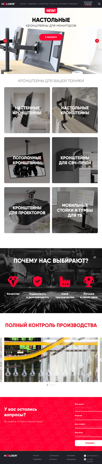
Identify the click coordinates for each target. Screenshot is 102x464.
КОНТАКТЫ (54, 4)
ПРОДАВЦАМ (73, 4)
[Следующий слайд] (97, 41)
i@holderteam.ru (93, 456)
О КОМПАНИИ (54, 456)
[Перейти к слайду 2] (50, 70)
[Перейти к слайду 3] (51, 70)
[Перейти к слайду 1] (48, 70)
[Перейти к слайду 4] (53, 70)
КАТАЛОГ (23, 4)
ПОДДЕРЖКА (32, 4)
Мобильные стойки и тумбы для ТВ (75, 210)
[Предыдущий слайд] (5, 41)
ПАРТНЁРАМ (63, 4)
